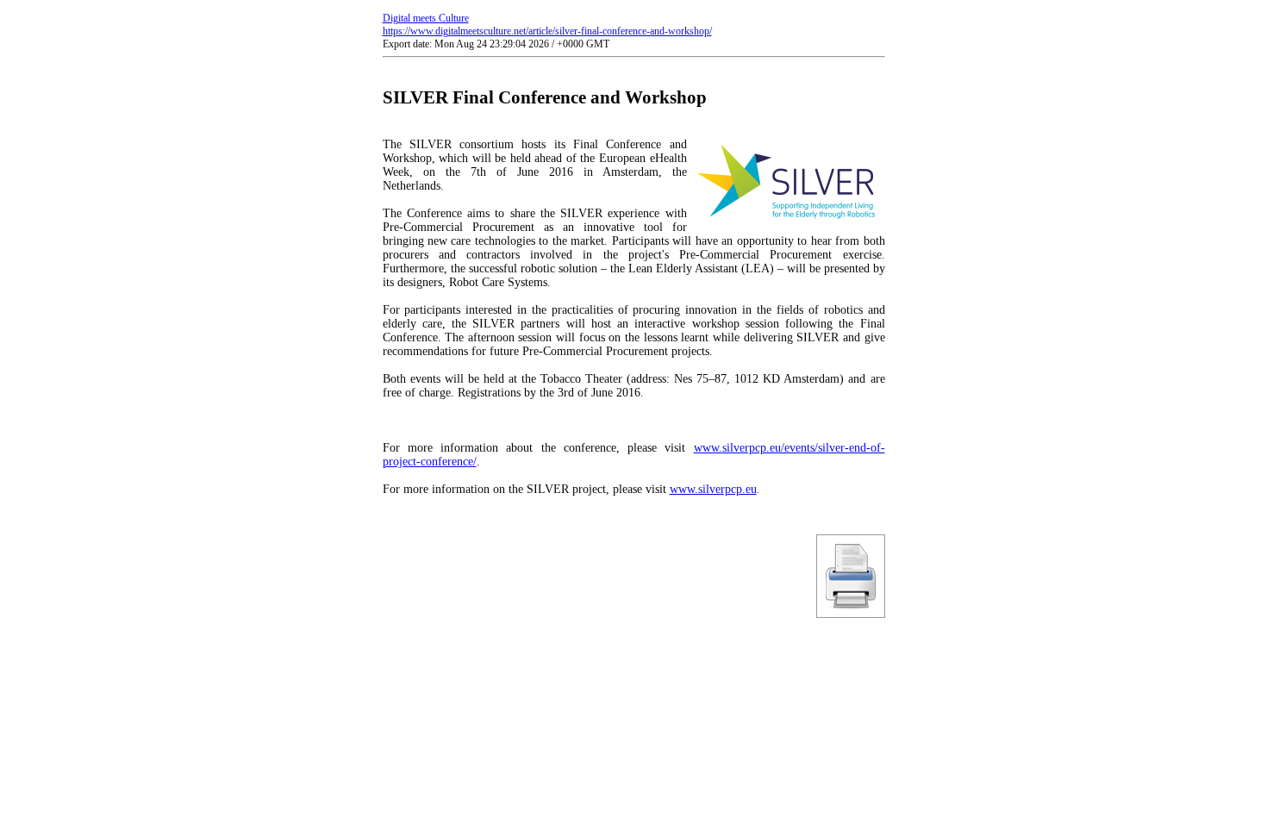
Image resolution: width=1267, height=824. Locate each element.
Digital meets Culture (426, 18)
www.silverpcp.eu (713, 489)
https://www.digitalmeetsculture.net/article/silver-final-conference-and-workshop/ (547, 31)
